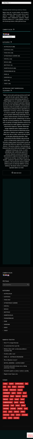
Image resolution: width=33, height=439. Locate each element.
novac (22, 399)
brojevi (14, 387)
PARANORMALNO (9, 71)
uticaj (12, 415)
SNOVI (5, 80)
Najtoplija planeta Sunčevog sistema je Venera (14, 9)
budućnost (21, 387)
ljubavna (18, 396)
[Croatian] (6, 34)
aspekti (11, 383)
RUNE (5, 74)
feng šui (20, 390)
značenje (16, 418)
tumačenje (6, 415)
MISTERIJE (7, 65)
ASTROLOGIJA (8, 46)
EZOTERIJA (7, 50)
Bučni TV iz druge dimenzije (11, 343)
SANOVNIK (7, 77)
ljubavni (24, 396)
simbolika (6, 408)
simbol (23, 405)
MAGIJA (6, 62)
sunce (10, 411)
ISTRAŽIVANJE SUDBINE (11, 56)
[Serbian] (8, 34)
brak (5, 387)
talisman (16, 411)
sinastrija (13, 408)
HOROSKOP (7, 393)
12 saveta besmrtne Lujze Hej (11, 346)
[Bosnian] (4, 34)
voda (5, 418)
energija (6, 390)
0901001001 (17, 173)
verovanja (24, 415)
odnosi (16, 402)
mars (11, 399)
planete (22, 402)
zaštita (10, 418)
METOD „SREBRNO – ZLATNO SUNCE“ (14, 363)
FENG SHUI (7, 53)
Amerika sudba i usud (9, 354)
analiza (5, 383)
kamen (19, 393)
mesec (16, 399)
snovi (25, 408)
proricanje (6, 405)
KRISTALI (6, 59)
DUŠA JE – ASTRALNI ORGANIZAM (13, 357)
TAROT (6, 83)
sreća (5, 411)
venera (18, 415)
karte (24, 393)
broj (9, 387)
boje (26, 383)
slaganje (20, 408)
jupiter (13, 393)
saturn (17, 405)
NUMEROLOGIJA (8, 68)
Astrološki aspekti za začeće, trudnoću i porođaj (16, 371)
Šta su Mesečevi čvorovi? (10, 360)
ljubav (12, 396)
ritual (12, 405)
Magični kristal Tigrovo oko (11, 374)
